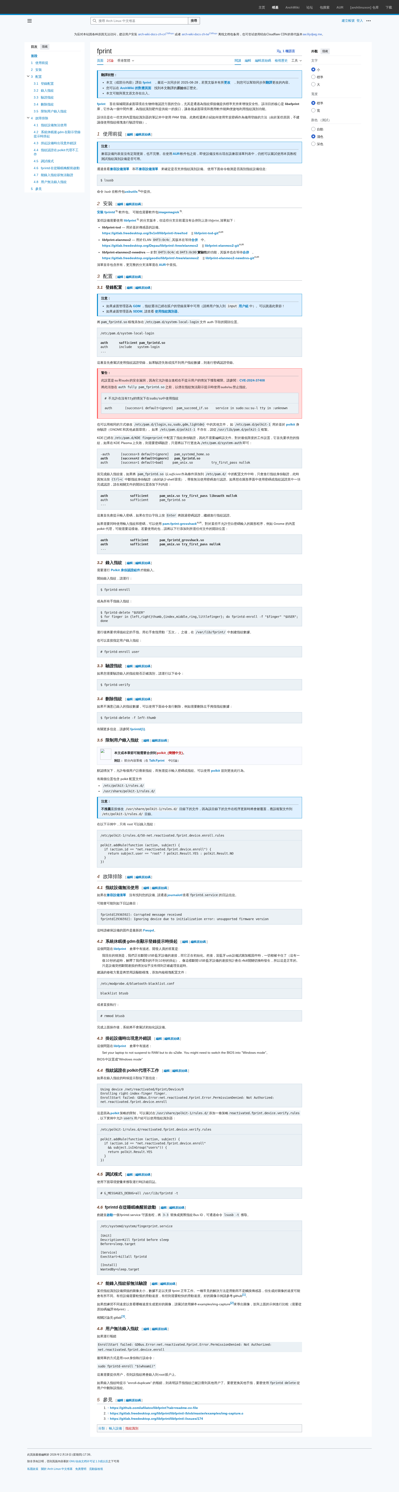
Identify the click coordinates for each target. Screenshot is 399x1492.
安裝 (100, 212)
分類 (101, 1428)
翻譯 (269, 82)
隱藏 (45, 46)
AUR (339, 7)
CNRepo (170, 33)
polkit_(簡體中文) (170, 753)
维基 (275, 7)
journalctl (175, 895)
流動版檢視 (96, 1469)
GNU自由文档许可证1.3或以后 (88, 1461)
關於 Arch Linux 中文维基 (57, 1469)
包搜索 (324, 7)
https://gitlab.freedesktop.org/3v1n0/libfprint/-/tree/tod (144, 233)
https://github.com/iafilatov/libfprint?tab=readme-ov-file (154, 1408)
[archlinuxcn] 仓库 (364, 7)
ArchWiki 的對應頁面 (135, 88)
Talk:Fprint (156, 760)
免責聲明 (80, 1469)
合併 (194, 240)
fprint (147, 82)
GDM (137, 306)
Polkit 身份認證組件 (125, 570)
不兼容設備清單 (147, 169)
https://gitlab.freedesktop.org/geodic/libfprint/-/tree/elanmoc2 (150, 258)
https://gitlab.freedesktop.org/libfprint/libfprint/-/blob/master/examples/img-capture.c (176, 1413)
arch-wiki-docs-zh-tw (195, 34)
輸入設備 (115, 1428)
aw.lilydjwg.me (312, 34)
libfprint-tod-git (206, 233)
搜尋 (194, 20)
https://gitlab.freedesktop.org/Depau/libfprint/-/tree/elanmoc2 (150, 245)
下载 (389, 7)
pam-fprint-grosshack (180, 523)
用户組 (243, 306)
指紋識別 (131, 1428)
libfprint (130, 220)
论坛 (309, 7)
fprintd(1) (137, 729)
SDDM (137, 311)
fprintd (109, 212)
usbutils (131, 191)
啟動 (110, 1215)
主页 (262, 7)
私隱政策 (32, 1469)
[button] (29, 20)
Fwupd (148, 930)
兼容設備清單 (119, 169)
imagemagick (169, 212)
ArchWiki (292, 7)
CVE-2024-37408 (252, 380)
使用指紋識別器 (166, 311)
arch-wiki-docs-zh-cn (152, 34)
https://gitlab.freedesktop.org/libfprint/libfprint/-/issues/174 (156, 1418)
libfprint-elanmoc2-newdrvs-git (230, 258)
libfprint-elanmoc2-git (222, 245)
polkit (290, 424)
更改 (227, 82)
